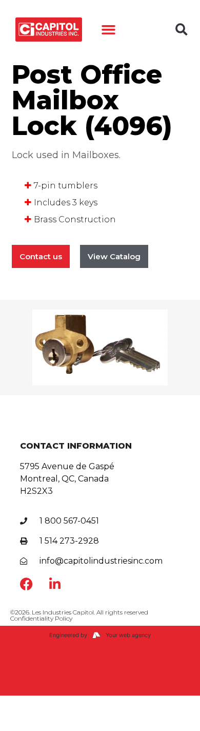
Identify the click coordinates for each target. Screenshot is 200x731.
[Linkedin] (54, 584)
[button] (108, 29)
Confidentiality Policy (41, 618)
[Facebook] (26, 584)
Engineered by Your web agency (100, 635)
